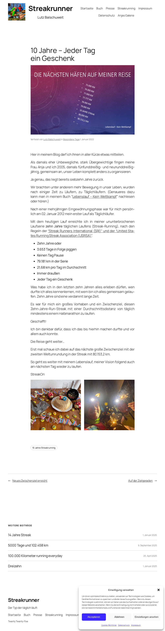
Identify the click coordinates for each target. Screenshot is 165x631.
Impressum (136, 625)
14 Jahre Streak (19, 535)
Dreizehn (14, 566)
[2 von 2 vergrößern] (130, 384)
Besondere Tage (71, 139)
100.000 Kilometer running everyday (35, 556)
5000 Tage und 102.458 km (28, 545)
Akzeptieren (93, 617)
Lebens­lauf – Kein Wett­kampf (95, 196)
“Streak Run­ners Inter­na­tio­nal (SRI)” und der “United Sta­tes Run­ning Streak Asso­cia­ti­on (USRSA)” (83, 233)
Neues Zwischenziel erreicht (29, 480)
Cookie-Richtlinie (108, 625)
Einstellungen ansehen (146, 617)
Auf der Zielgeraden (140, 480)
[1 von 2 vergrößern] (76, 384)
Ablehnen (119, 617)
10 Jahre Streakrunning (44, 447)
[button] (158, 589)
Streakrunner (50, 8)
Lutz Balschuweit (51, 139)
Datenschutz (124, 625)
